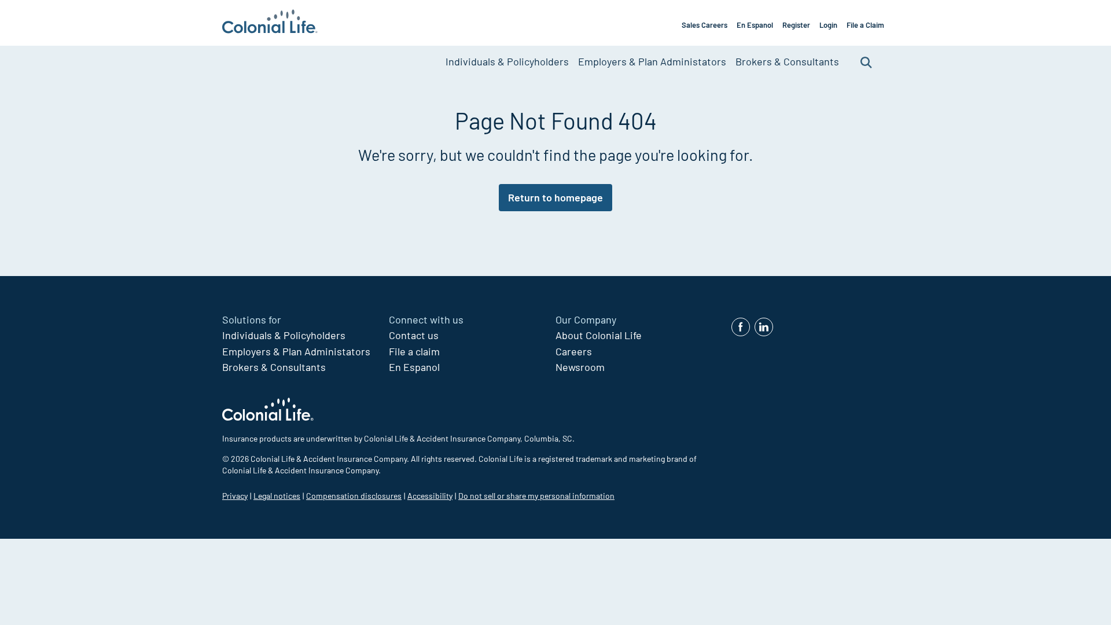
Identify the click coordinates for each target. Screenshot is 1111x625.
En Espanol (755, 25)
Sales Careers (704, 25)
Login (828, 25)
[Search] (866, 62)
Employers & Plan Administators (652, 61)
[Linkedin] (764, 327)
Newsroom (580, 367)
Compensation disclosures (354, 496)
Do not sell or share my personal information (536, 496)
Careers (574, 351)
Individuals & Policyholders (507, 61)
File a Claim (865, 25)
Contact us (414, 335)
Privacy (235, 496)
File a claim (414, 351)
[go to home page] (270, 22)
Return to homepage (555, 197)
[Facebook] (740, 327)
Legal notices (276, 496)
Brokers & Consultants (787, 61)
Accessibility (430, 496)
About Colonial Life (599, 335)
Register (796, 25)
